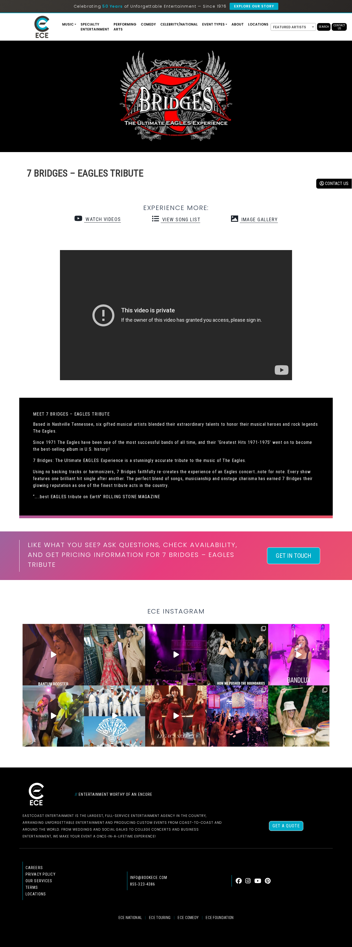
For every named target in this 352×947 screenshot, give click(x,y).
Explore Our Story (254, 6)
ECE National (130, 917)
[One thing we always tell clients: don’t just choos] (298, 654)
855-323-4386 (142, 884)
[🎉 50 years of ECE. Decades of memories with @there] (114, 716)
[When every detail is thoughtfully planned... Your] (176, 716)
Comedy (148, 24)
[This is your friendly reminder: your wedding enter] (114, 654)
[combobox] (293, 27)
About (238, 24)
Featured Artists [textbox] (289, 27)
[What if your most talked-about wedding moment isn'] (298, 716)
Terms (32, 887)
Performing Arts (125, 27)
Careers (34, 867)
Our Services (39, 881)
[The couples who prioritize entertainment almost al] (237, 716)
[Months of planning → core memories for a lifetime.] (176, 654)
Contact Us (339, 27)
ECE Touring (159, 917)
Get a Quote (286, 825)
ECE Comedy (188, 917)
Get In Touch (293, 555)
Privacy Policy (41, 874)
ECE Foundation (219, 917)
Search (324, 27)
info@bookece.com (148, 877)
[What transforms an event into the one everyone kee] (237, 654)
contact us (336, 183)
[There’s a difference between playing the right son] (53, 654)
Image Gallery (259, 219)
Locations (258, 24)
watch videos (102, 219)
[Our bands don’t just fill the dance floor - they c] (53, 716)
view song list (180, 219)
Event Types (213, 24)
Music (68, 24)
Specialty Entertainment (95, 27)
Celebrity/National (179, 24)
